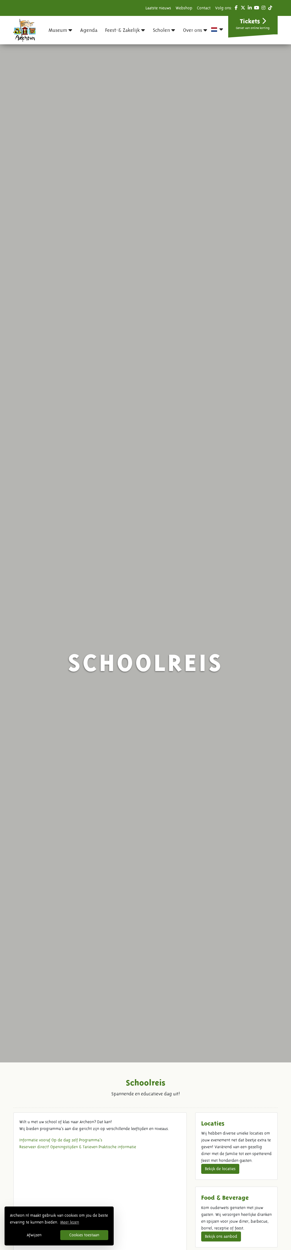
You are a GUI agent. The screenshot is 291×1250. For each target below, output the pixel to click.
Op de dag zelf (64, 1140)
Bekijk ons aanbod (221, 1236)
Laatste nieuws (158, 8)
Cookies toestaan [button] (84, 1235)
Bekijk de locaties (220, 1168)
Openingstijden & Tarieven (73, 1147)
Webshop (184, 8)
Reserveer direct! (34, 1147)
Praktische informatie (117, 1147)
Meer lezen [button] (69, 1222)
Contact (204, 8)
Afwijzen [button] (34, 1235)
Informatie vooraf (34, 1140)
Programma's (90, 1140)
